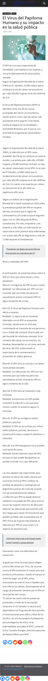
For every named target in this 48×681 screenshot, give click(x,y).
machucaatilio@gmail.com (13, 669)
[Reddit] (15, 642)
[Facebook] (5, 642)
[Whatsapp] (25, 642)
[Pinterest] (20, 642)
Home (5, 9)
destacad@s (13, 9)
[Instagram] (30, 642)
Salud (14, 13)
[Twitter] (10, 642)
